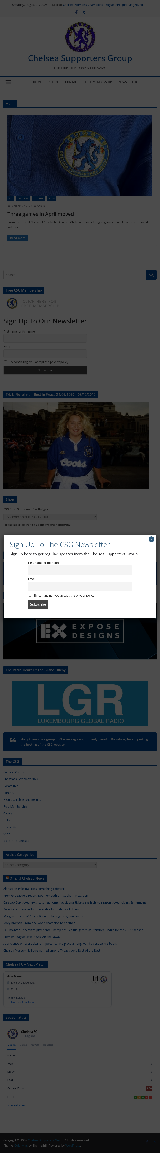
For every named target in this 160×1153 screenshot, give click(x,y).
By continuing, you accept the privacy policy (63, 595)
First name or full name (44, 563)
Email (31, 579)
